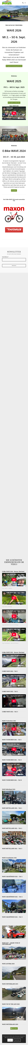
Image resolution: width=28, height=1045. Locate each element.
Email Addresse (5, 256)
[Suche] (22, 2)
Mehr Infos (5, 137)
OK (10, 1040)
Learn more (17, 1040)
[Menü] (25, 2)
